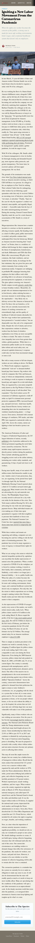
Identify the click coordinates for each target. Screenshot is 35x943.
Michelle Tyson (10, 45)
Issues (29, 3)
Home (13, 3)
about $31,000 (15, 637)
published (5, 441)
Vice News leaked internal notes (20, 177)
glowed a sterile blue (25, 285)
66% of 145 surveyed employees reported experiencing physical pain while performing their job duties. (17, 140)
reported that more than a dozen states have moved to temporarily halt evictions (16, 525)
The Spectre (15, 934)
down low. (8, 116)
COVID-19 (4, 9)
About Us (21, 3)
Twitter (22, 936)
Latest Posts (9, 936)
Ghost (27, 936)
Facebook (16, 936)
